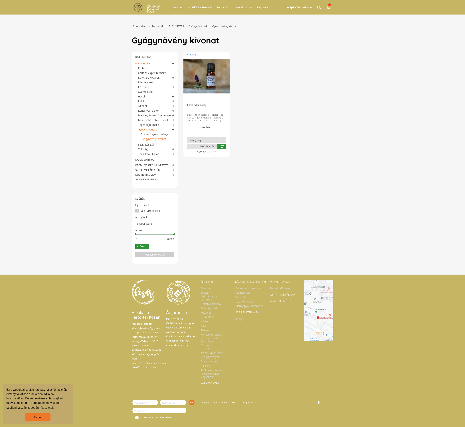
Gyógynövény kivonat (224, 26)
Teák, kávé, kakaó (148, 154)
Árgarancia (249, 402)
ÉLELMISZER (176, 26)
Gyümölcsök (145, 91)
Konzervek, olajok (148, 110)
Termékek (157, 26)
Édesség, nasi (146, 82)
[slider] (135, 234)
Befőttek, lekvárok (148, 77)
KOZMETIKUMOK (145, 174)
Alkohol (142, 106)
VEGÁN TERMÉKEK (146, 179)
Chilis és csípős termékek (152, 73)
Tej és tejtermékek (149, 124)
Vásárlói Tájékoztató (200, 7)
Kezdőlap (141, 26)
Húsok (141, 96)
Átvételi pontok (243, 7)
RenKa (192, 54)
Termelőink (223, 7)
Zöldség (142, 149)
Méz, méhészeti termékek (153, 120)
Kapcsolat (263, 7)
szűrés (141, 246)
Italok (141, 101)
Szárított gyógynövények (155, 134)
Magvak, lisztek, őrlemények (154, 115)
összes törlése (153, 254)
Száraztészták (146, 144)
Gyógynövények (198, 26)
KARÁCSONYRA (144, 159)
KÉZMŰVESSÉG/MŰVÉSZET (151, 165)
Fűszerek (143, 87)
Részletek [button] (47, 407)
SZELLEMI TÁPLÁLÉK (147, 170)
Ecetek (142, 68)
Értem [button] (37, 417)
